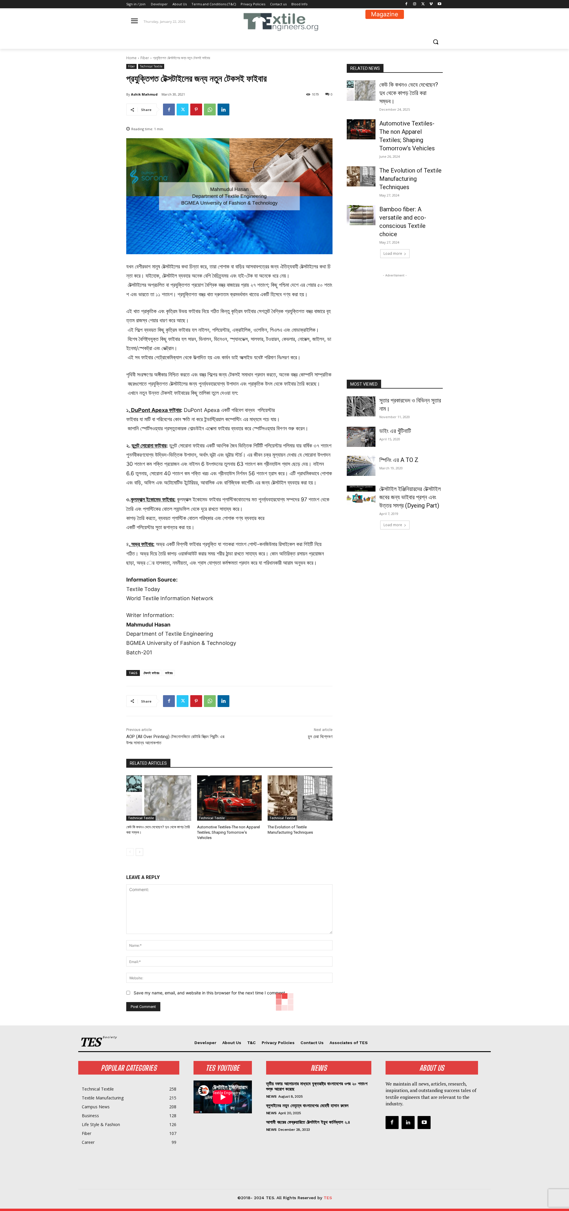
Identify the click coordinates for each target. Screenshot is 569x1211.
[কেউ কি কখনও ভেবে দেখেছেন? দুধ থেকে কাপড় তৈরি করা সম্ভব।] (158, 798)
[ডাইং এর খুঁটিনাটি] (361, 437)
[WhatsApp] (210, 109)
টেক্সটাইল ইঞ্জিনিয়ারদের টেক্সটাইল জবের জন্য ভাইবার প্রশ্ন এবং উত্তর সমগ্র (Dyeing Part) (410, 497)
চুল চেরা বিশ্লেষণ (320, 736)
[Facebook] (406, 4)
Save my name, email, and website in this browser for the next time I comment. (210, 992)
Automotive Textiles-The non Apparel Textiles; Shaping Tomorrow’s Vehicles (228, 832)
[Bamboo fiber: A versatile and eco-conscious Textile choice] (361, 215)
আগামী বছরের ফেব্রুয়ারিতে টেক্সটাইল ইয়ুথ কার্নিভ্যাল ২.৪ (308, 1122)
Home (131, 57)
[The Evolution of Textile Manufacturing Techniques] (300, 798)
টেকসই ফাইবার (151, 673)
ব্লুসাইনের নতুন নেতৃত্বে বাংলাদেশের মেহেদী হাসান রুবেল (307, 1105)
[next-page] (139, 852)
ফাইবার (168, 673)
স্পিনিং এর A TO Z (398, 459)
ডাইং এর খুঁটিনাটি (395, 430)
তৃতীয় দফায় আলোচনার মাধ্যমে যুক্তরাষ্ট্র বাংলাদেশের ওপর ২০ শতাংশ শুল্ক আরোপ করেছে (316, 1086)
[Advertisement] (394, 315)
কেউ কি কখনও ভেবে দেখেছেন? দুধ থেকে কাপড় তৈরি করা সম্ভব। (408, 93)
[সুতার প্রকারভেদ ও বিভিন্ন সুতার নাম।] (361, 406)
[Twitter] (423, 4)
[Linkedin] (223, 109)
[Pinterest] (196, 109)
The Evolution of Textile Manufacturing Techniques (410, 179)
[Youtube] (439, 4)
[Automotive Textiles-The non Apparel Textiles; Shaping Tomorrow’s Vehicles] (229, 798)
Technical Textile (151, 66)
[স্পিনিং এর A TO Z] (361, 466)
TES (328, 1197)
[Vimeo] (431, 4)
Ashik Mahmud (144, 94)
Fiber (144, 57)
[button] (436, 42)
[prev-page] (130, 852)
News (271, 1096)
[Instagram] (414, 4)
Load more (392, 253)
